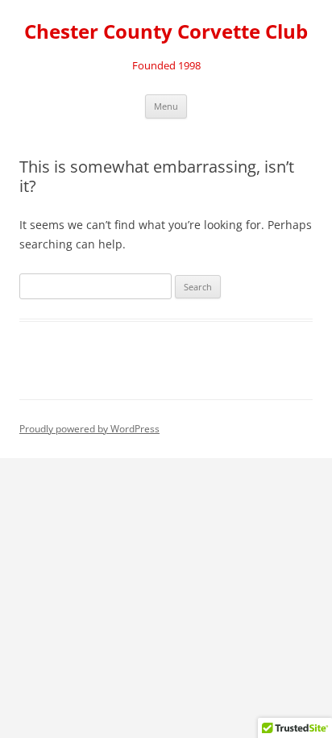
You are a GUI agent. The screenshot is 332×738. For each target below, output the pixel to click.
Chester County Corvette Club (166, 31)
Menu (166, 106)
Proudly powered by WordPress (89, 429)
